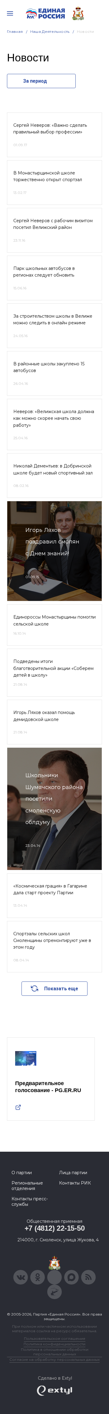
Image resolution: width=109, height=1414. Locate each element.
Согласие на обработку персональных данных (54, 1359)
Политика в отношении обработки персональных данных (54, 1351)
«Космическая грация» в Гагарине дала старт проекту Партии (50, 889)
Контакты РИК (75, 1183)
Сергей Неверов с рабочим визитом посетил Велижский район (53, 224)
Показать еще (61, 989)
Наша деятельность (50, 31)
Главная (15, 31)
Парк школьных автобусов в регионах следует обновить (44, 272)
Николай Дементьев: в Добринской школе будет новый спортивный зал (53, 469)
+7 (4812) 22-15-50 (55, 1228)
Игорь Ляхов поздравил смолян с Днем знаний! (52, 542)
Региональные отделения (27, 1185)
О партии (22, 1172)
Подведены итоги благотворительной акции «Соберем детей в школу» (53, 668)
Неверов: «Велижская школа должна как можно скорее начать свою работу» (53, 418)
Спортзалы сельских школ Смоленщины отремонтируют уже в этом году (52, 940)
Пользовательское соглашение (54, 1338)
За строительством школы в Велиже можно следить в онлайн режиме (52, 319)
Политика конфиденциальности (54, 1344)
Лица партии (73, 1172)
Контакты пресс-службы (30, 1201)
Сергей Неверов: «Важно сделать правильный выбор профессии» (50, 128)
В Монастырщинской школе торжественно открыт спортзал (47, 176)
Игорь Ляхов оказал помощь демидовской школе (44, 716)
